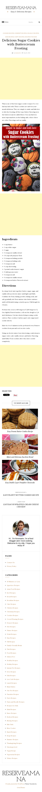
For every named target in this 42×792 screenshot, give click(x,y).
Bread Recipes (12, 597)
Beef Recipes (11, 593)
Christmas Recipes (13, 612)
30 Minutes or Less (13, 582)
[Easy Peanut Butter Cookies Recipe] (20, 419)
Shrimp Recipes (12, 721)
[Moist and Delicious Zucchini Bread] (20, 444)
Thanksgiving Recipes (14, 743)
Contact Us (11, 562)
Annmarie (18, 53)
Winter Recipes (12, 758)
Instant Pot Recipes (13, 668)
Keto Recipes (11, 672)
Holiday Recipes (33, 33)
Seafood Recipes (12, 717)
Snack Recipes (11, 732)
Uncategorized (12, 747)
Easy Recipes (11, 638)
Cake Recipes (11, 604)
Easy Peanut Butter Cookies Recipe (20, 431)
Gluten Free (11, 657)
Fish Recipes (11, 649)
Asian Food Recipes (13, 589)
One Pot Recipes (12, 690)
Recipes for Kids (31, 37)
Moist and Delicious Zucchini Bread (20, 457)
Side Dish (10, 724)
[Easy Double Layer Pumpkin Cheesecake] (20, 470)
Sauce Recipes (11, 713)
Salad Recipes (11, 709)
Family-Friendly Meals (14, 645)
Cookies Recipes (8, 33)
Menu (6, 22)
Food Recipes (11, 653)
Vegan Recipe (11, 751)
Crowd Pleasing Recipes (15, 619)
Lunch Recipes (12, 683)
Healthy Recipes (12, 660)
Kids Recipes (9, 37)
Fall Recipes (11, 642)
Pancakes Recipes (13, 694)
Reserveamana (21, 8)
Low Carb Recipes (13, 679)
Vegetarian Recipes (13, 754)
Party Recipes (19, 37)
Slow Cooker (11, 728)
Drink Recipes (11, 634)
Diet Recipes (11, 627)
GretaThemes (21, 787)
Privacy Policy (11, 566)
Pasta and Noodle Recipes (15, 702)
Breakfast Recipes (13, 600)
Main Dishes (11, 687)
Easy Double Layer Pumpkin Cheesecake (20, 483)
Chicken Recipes (12, 608)
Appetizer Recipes (13, 585)
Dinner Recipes (12, 630)
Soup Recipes (11, 736)
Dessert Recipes (21, 33)
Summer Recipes (12, 739)
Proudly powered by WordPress (15, 784)
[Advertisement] (21, 79)
